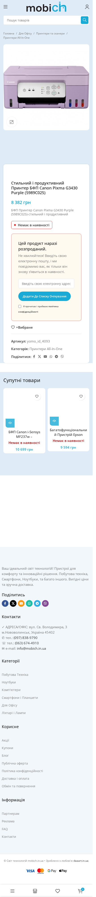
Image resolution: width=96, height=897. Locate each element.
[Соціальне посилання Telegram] (56, 357)
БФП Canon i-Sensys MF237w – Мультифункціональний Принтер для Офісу (24, 439)
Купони (7, 748)
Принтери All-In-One (16, 38)
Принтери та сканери (50, 33)
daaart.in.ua (80, 861)
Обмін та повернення (18, 786)
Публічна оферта (15, 763)
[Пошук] (84, 20)
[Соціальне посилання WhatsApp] (51, 357)
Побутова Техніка (15, 674)
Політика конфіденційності (22, 771)
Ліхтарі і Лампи (14, 713)
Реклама (8, 821)
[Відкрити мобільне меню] (5, 6)
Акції (5, 740)
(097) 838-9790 (26, 637)
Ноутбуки (9, 682)
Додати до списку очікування (44, 296)
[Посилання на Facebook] (34, 357)
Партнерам (10, 813)
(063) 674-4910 (27, 643)
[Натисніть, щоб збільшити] (12, 122)
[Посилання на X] (39, 357)
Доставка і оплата (15, 778)
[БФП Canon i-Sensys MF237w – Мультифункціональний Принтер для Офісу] (24, 409)
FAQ (5, 829)
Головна (8, 33)
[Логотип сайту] (46, 6)
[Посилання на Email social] (45, 357)
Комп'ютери (11, 690)
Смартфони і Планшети (20, 697)
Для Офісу (25, 33)
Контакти (9, 836)
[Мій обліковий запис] (87, 6)
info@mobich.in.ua (31, 648)
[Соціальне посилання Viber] (62, 357)
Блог (5, 755)
